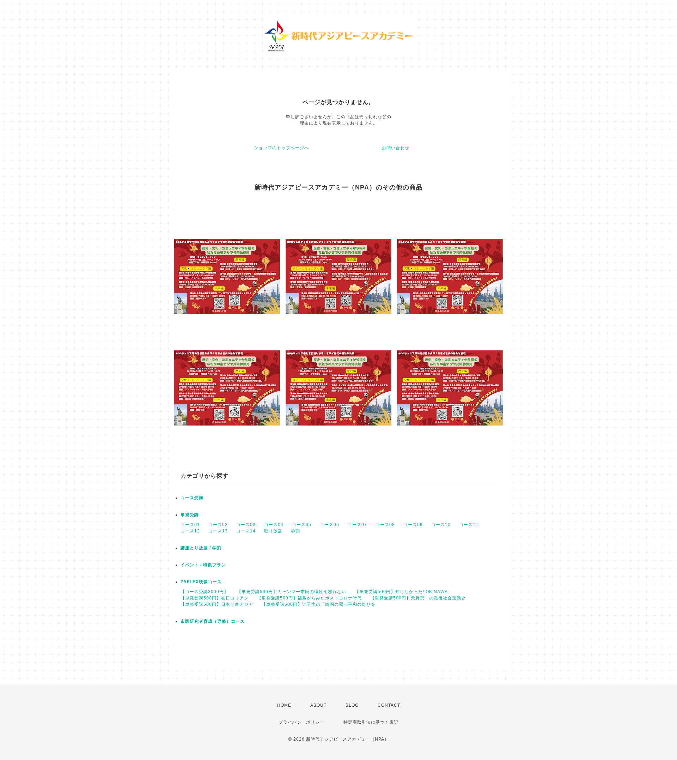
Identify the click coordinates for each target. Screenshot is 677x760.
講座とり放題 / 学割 (201, 547)
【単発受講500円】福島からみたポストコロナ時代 (309, 598)
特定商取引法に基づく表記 (370, 722)
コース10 (441, 524)
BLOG (352, 705)
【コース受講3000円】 (204, 591)
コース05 (301, 524)
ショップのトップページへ (281, 147)
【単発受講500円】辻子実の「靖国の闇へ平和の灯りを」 (321, 604)
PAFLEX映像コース (201, 581)
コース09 (413, 524)
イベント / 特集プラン (203, 564)
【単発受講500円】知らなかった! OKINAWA (401, 591)
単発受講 (190, 514)
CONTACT (389, 705)
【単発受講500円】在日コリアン (215, 598)
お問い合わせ (395, 147)
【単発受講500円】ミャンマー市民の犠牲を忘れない (291, 591)
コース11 (468, 524)
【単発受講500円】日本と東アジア (217, 604)
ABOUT (318, 705)
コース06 (329, 524)
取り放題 (273, 531)
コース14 (246, 531)
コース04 (273, 524)
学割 (295, 531)
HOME (284, 705)
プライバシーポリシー (301, 722)
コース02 (218, 524)
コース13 (218, 531)
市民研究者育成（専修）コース (213, 621)
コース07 (357, 524)
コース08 (385, 524)
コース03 (246, 524)
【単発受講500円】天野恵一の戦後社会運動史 (418, 598)
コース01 (190, 524)
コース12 (190, 531)
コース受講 (192, 497)
